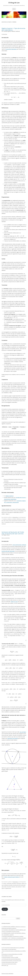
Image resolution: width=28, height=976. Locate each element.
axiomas (5, 519)
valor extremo (18, 886)
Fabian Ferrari (8, 888)
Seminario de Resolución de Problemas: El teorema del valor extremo (13, 533)
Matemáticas (15, 517)
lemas (7, 520)
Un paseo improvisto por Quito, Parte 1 (10, 962)
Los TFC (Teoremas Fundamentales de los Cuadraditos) (13, 947)
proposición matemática (11, 49)
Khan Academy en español (7, 955)
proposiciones (15, 520)
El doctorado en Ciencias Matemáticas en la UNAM (12, 954)
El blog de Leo (14, 3)
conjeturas (9, 519)
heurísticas (19, 883)
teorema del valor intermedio (8, 551)
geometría (14, 883)
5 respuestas (4, 34)
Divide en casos (14, 601)
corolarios (14, 519)
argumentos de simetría (12, 738)
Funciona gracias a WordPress (7, 973)
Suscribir (5, 909)
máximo (23, 883)
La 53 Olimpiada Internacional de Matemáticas (11, 959)
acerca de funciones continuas (19, 544)
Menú (14, 8)
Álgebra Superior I (10, 496)
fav (7, 965)
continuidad (9, 883)
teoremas (20, 520)
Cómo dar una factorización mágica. (9, 963)
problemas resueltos (8, 885)
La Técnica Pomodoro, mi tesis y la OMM (10, 957)
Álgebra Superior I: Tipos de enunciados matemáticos (13, 29)
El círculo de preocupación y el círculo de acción (11, 960)
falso (5, 520)
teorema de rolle (16, 885)
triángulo (13, 886)
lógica (10, 520)
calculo (4, 883)
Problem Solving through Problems (11, 877)
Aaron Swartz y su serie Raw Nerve (9, 949)
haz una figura (23, 732)
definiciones (19, 519)
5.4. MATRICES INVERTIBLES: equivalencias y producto (12, 936)
